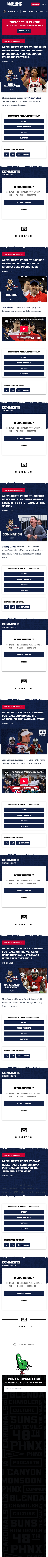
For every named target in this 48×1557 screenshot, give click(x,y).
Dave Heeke (38, 1185)
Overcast (24, 138)
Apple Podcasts (24, 127)
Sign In (44, 4)
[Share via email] (12, 154)
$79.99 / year (24, 31)
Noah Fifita (34, 1401)
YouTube (24, 132)
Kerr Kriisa (7, 1185)
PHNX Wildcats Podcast (14, 41)
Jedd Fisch (7, 307)
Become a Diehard (24, 202)
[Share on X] (6, 154)
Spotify (24, 121)
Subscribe (35, 4)
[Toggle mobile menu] (3, 4)
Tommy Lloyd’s (35, 98)
